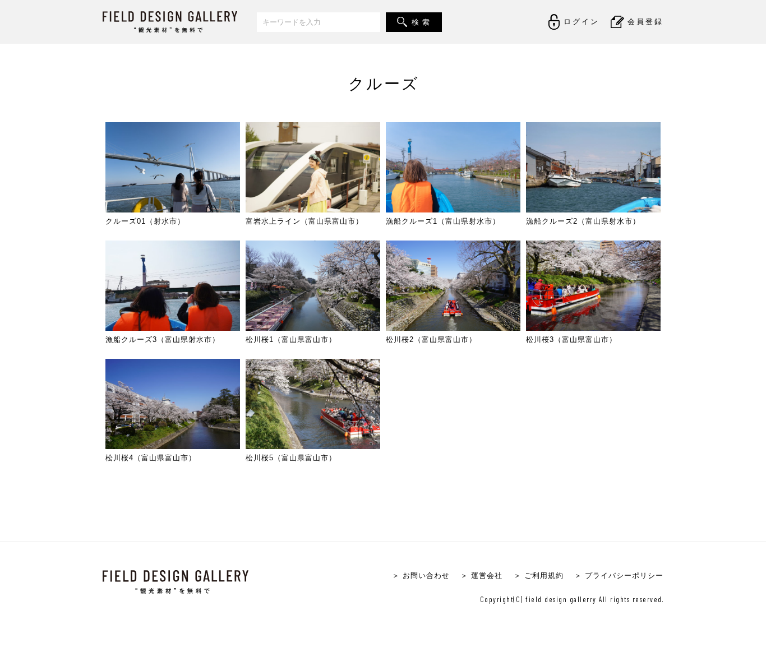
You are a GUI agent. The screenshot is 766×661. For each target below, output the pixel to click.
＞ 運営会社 (481, 575)
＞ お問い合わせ (421, 575)
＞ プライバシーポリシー (618, 575)
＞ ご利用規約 (539, 575)
